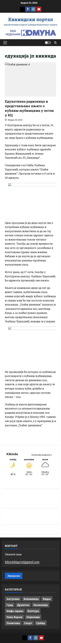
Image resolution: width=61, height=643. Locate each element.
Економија (41, 605)
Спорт (28, 623)
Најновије (33, 617)
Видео (47, 599)
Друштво (23, 605)
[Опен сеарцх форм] (55, 42)
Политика (13, 623)
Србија (40, 623)
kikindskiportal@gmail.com (22, 561)
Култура (33, 611)
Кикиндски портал (30, 19)
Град (10, 605)
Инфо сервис (15, 611)
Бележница (31, 599)
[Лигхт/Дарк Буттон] (48, 42)
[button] (5, 42)
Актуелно (13, 599)
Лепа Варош (14, 617)
